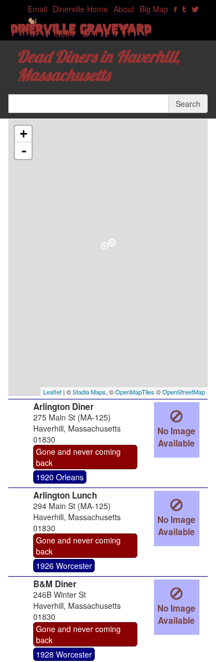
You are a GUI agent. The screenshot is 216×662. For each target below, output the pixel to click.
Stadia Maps (89, 391)
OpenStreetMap (183, 391)
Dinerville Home (80, 8)
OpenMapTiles (135, 391)
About (124, 8)
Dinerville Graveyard (81, 32)
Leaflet (52, 391)
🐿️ (32, 19)
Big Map (154, 8)
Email (37, 8)
